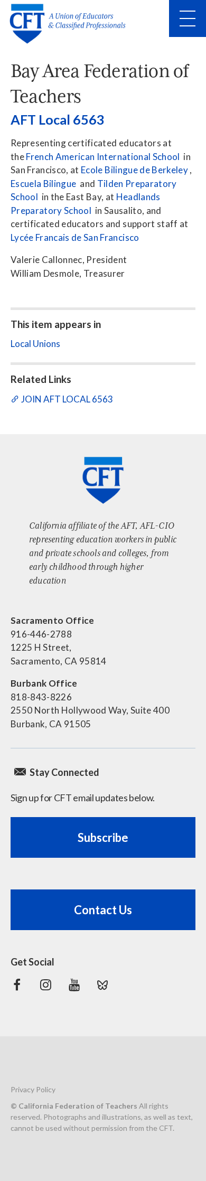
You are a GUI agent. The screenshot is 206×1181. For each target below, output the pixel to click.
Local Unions (35, 343)
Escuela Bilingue (43, 183)
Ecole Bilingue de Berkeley (134, 169)
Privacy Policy (33, 1089)
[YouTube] (74, 985)
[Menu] (187, 18)
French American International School (103, 156)
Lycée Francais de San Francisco (75, 237)
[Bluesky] (102, 985)
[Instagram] (45, 985)
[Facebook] (17, 985)
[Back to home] (71, 24)
